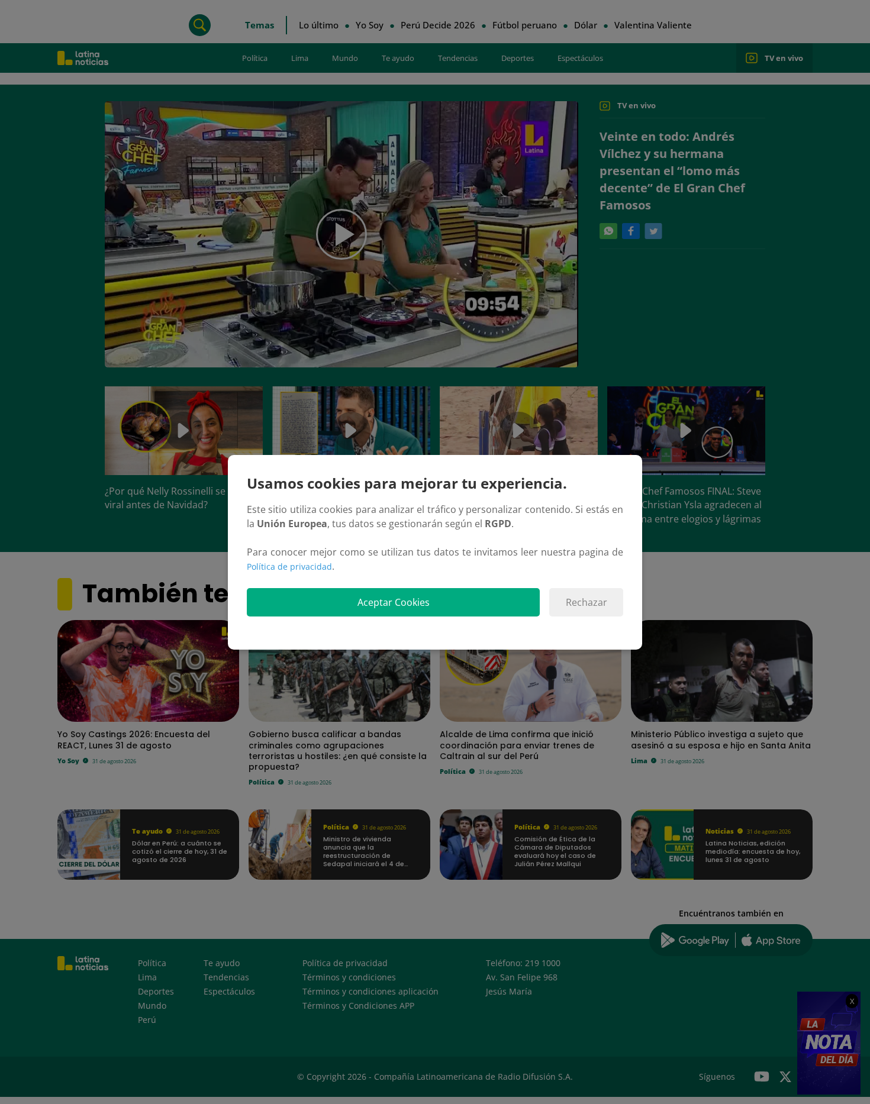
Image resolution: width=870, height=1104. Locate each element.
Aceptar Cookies (393, 602)
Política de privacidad (289, 566)
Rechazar (586, 602)
